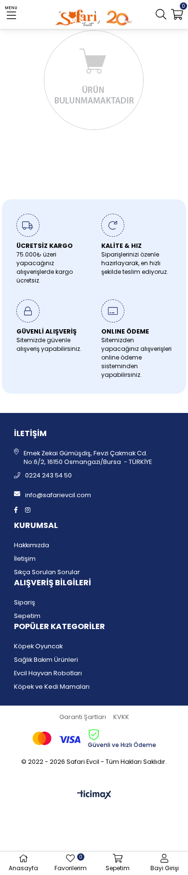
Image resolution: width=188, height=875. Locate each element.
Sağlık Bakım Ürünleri (46, 660)
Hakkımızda (31, 545)
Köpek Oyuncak (38, 646)
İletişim (25, 558)
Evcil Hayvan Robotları (48, 673)
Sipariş (24, 602)
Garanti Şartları (82, 717)
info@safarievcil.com (58, 495)
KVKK (121, 717)
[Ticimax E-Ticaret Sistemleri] (94, 795)
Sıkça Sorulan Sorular (47, 572)
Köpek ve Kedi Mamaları (52, 686)
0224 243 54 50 (48, 475)
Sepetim (27, 616)
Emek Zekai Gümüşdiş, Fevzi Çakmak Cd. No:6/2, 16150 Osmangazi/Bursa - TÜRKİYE (88, 457)
